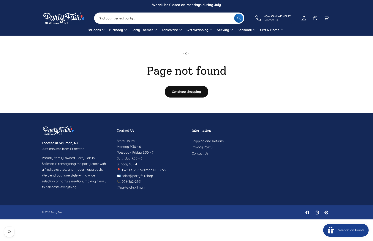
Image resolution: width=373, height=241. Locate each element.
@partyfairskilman (131, 187)
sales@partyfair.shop (137, 176)
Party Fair (56, 212)
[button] (96, 31)
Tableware (170, 30)
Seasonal (245, 30)
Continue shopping (186, 92)
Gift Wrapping (197, 30)
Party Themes (142, 30)
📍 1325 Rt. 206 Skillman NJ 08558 (142, 170)
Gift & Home (269, 30)
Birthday (116, 30)
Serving (223, 30)
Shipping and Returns (208, 141)
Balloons (94, 30)
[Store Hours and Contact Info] (315, 18)
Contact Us (200, 153)
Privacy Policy (202, 147)
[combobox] (169, 18)
